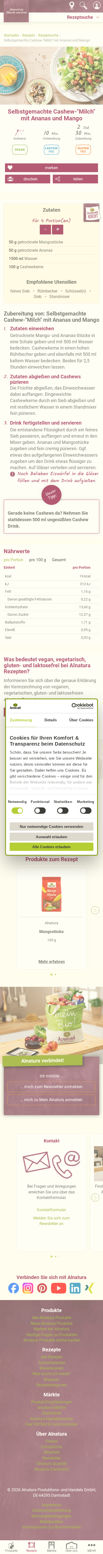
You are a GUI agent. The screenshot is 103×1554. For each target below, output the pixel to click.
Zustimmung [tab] (21, 720)
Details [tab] (50, 720)
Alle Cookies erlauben (51, 847)
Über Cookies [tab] (81, 720)
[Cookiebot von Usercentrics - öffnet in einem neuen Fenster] (71, 706)
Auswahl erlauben (51, 836)
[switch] (40, 810)
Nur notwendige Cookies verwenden (51, 826)
